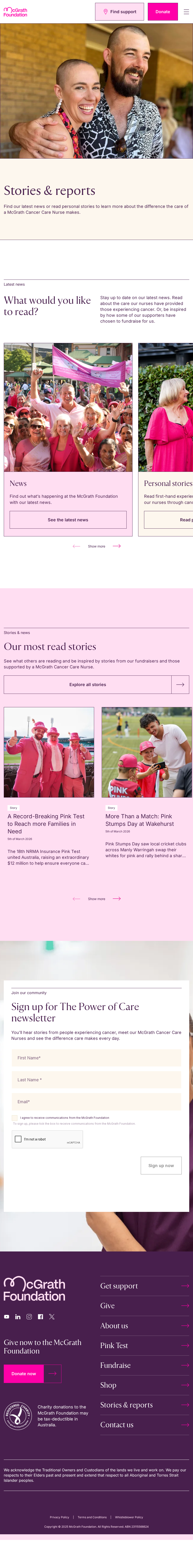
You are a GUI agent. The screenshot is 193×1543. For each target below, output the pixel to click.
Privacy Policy (59, 1517)
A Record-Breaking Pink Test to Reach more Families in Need (46, 824)
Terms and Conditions (92, 1517)
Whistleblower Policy (129, 1517)
